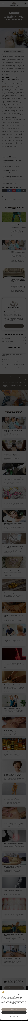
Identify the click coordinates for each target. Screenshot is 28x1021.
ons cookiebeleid (21, 1003)
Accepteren (14, 1009)
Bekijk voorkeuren (14, 1016)
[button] (26, 992)
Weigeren (14, 1012)
